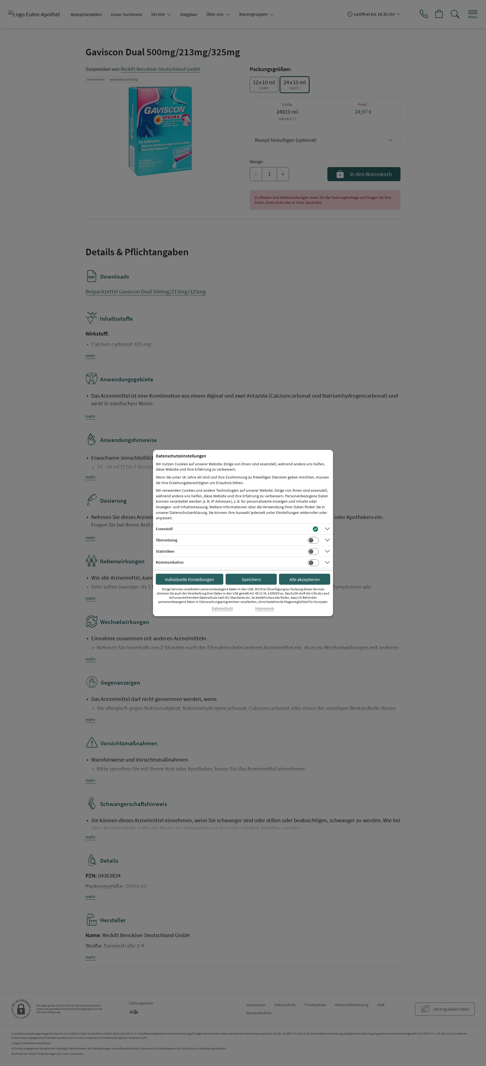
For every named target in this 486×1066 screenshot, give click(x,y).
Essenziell (164, 528)
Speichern (251, 579)
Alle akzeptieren (304, 579)
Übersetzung (166, 540)
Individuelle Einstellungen (189, 579)
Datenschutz (222, 608)
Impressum (264, 608)
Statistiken (165, 551)
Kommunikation (170, 562)
